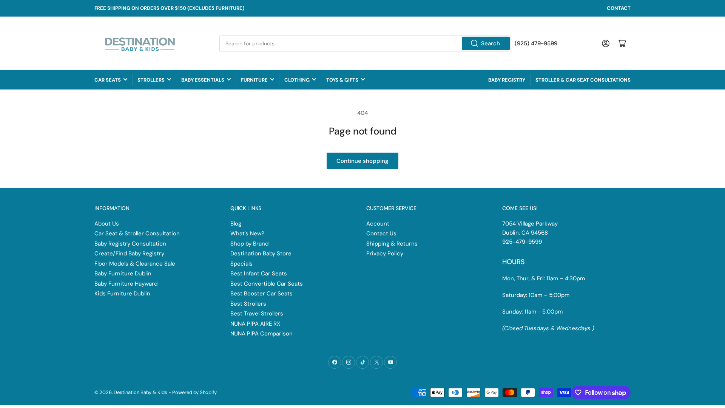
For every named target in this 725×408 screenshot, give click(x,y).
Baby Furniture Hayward (125, 283)
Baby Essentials (202, 80)
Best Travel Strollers (256, 313)
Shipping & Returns (392, 243)
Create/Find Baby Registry (129, 253)
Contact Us (381, 233)
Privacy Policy (384, 253)
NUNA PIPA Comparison (261, 333)
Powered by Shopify (194, 392)
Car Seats (107, 80)
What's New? (247, 233)
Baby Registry (506, 80)
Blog (235, 223)
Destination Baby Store (261, 253)
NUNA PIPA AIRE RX (255, 324)
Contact (619, 8)
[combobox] (365, 43)
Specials (241, 263)
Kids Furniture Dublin (122, 293)
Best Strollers (248, 304)
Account (377, 223)
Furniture (254, 80)
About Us (106, 223)
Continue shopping (362, 161)
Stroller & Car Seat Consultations (583, 80)
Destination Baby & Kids (140, 392)
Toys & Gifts (342, 80)
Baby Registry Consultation (130, 243)
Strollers (151, 80)
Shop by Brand (249, 243)
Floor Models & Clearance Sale (134, 263)
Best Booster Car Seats (261, 293)
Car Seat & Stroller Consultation (137, 233)
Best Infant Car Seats (258, 273)
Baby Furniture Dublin (122, 273)
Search (490, 43)
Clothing (297, 80)
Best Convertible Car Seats (266, 283)
